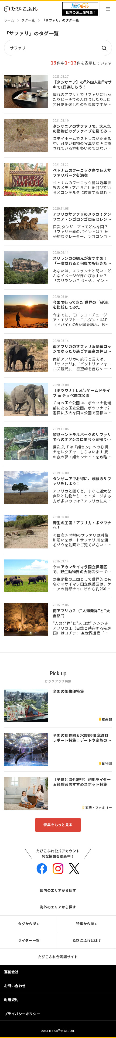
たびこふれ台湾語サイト (58, 956)
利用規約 (11, 999)
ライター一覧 (29, 940)
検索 (104, 48)
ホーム (9, 20)
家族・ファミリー (98, 807)
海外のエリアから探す (58, 906)
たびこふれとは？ (87, 940)
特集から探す (87, 923)
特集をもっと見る (57, 824)
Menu (108, 9)
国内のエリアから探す (58, 890)
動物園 (107, 763)
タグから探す (29, 923)
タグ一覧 (28, 20)
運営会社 (11, 971)
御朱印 (107, 719)
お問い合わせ (15, 985)
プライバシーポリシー (22, 1013)
